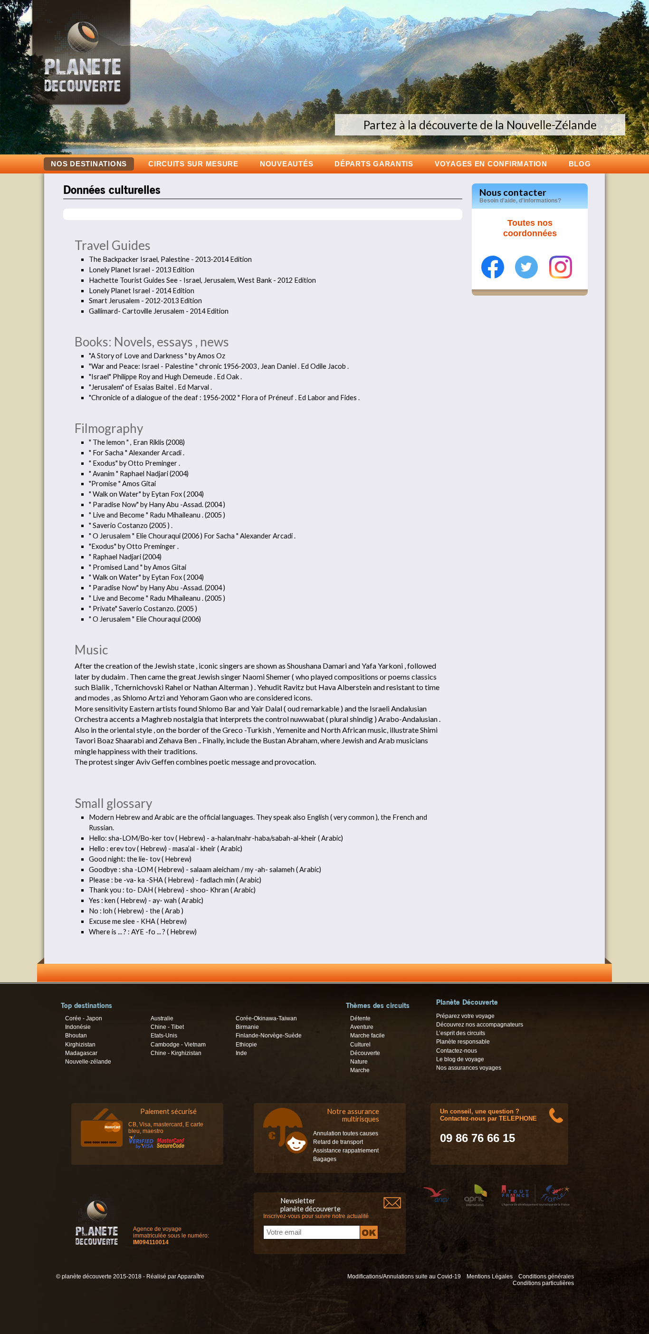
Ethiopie (246, 1044)
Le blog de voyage (460, 1059)
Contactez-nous (456, 1050)
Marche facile (367, 1035)
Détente (360, 1018)
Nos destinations (89, 164)
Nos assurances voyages (468, 1068)
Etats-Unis (164, 1035)
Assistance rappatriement (346, 1150)
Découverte (365, 1053)
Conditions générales (546, 1276)
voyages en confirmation (491, 163)
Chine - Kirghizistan (176, 1053)
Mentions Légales (490, 1276)
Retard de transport (338, 1142)
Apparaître (190, 1276)
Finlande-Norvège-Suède (269, 1035)
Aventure (361, 1027)
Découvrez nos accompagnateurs (479, 1024)
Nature (359, 1061)
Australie (162, 1018)
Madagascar (81, 1053)
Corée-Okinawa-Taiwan (266, 1018)
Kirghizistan (80, 1044)
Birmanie (247, 1027)
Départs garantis (373, 163)
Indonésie (78, 1027)
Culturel (360, 1044)
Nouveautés (286, 163)
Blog (580, 163)
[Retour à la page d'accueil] (81, 104)
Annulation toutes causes (345, 1133)
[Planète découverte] (96, 1221)
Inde (241, 1053)
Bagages (324, 1159)
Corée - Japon (83, 1018)
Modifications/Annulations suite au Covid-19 (404, 1276)
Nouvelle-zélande (88, 1061)
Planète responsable (463, 1041)
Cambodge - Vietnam (178, 1044)
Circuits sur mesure (193, 163)
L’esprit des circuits (460, 1033)
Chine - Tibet (167, 1027)
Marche (360, 1070)
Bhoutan (76, 1035)
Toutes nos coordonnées (530, 228)
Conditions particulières (543, 1283)
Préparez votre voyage (465, 1016)
